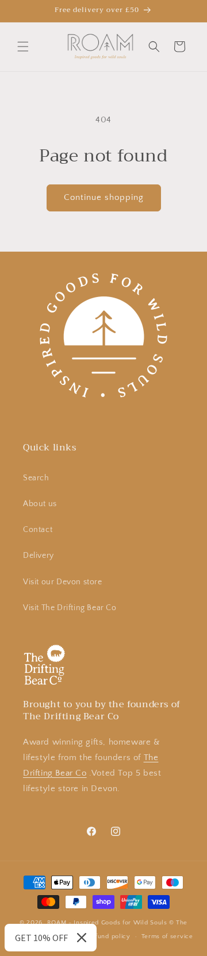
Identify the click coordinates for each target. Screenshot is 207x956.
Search (36, 478)
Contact (37, 529)
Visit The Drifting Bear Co (70, 607)
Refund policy (109, 936)
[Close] (81, 937)
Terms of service (167, 936)
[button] (23, 46)
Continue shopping (104, 197)
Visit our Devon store (62, 582)
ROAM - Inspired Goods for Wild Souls (107, 922)
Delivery (38, 555)
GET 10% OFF (41, 937)
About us (40, 503)
